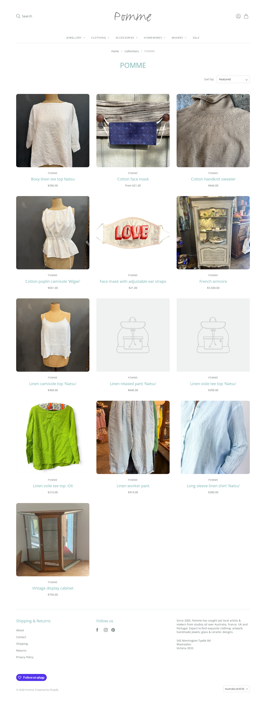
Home (115, 51)
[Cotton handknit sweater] (213, 130)
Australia (234, 689)
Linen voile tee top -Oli (53, 485)
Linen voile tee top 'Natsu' (213, 383)
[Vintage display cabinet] (52, 539)
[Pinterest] (113, 631)
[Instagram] (106, 631)
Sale (196, 37)
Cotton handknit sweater (213, 179)
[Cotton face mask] (133, 130)
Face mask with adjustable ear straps (133, 281)
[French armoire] (213, 232)
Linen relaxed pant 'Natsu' (133, 383)
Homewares (153, 37)
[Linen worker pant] (133, 437)
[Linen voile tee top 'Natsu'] (213, 335)
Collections (132, 51)
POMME (53, 173)
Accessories (125, 37)
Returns (21, 650)
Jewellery (74, 37)
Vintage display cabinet (52, 588)
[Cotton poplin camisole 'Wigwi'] (52, 232)
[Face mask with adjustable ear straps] (133, 232)
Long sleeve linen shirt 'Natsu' (213, 485)
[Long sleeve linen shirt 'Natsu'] (213, 437)
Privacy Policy (24, 657)
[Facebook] (97, 631)
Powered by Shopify (46, 690)
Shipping (22, 644)
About (20, 630)
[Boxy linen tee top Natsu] (52, 130)
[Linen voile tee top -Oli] (52, 437)
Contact (21, 637)
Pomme (133, 173)
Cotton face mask (133, 179)
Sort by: (209, 79)
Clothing (98, 37)
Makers (177, 37)
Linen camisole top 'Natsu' (52, 383)
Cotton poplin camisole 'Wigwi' (52, 281)
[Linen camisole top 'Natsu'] (52, 335)
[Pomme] (133, 16)
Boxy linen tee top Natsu (53, 179)
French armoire (213, 281)
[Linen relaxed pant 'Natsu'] (133, 335)
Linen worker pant (133, 485)
